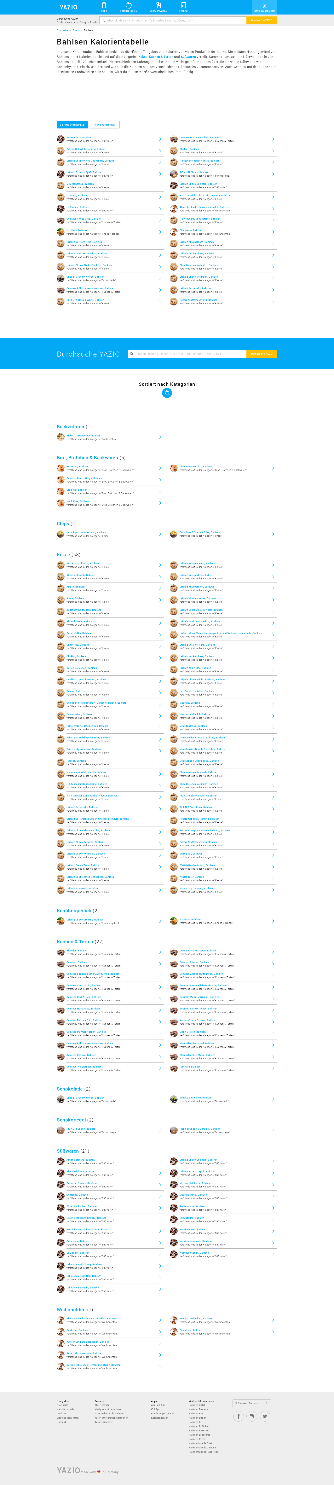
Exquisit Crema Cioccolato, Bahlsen (86, 1229)
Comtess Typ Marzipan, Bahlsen (198, 950)
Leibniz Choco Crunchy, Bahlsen (85, 919)
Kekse (143, 57)
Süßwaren (188, 57)
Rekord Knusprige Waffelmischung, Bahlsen (205, 830)
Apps (104, 10)
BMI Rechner (102, 1404)
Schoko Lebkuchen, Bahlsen (196, 1318)
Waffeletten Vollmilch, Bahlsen (197, 865)
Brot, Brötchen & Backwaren (87, 457)
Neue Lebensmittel (104, 124)
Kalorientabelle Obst (200, 1443)
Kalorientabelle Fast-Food (204, 1451)
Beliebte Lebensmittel (72, 124)
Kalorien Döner (197, 1417)
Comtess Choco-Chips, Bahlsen (84, 478)
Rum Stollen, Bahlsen (192, 1217)
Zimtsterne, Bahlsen (191, 230)
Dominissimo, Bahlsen (79, 714)
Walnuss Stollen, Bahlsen (194, 1252)
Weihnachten (71, 1309)
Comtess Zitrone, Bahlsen (194, 962)
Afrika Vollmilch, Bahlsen (80, 575)
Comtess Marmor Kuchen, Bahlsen (199, 137)
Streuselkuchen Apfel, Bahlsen (197, 1043)
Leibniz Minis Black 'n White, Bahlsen (201, 609)
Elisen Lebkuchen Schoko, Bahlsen (86, 1217)
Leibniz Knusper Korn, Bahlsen (197, 563)
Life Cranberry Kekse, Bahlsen (197, 691)
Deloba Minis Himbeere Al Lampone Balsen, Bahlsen (96, 702)
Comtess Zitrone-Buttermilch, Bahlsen (201, 973)
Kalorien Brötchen (199, 1426)
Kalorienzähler (159, 1417)
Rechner (183, 10)
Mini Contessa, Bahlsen (80, 183)
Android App (158, 1404)
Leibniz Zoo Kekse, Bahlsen (195, 667)
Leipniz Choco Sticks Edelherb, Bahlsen (89, 265)
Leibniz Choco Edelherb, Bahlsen (198, 183)
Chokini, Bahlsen (189, 149)
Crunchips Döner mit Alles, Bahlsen (200, 532)
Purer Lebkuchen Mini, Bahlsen (84, 1353)
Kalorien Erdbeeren (200, 1434)
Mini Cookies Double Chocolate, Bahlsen (203, 749)
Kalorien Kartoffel (199, 1430)
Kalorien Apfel (197, 1404)
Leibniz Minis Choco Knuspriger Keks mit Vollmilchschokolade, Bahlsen (221, 633)
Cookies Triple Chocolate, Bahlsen (86, 679)
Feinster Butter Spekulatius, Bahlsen (87, 725)
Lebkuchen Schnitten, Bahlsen (83, 1275)
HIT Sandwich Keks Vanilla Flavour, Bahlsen (205, 195)
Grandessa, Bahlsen (77, 1241)
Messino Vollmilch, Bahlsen (195, 714)
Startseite (62, 1404)
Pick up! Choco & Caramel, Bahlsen (200, 1128)
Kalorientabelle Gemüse (202, 1447)
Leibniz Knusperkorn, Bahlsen (197, 241)
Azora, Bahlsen (75, 598)
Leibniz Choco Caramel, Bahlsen (85, 841)
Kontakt (61, 1421)
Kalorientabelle (128, 10)
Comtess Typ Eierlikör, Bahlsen (84, 1066)
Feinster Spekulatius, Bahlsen (83, 749)
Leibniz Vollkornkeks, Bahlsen (197, 253)
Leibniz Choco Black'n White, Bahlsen (88, 830)
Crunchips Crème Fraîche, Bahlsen (86, 532)
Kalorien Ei (195, 1421)
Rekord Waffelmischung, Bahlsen (199, 299)
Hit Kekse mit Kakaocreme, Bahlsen (200, 218)
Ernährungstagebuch (163, 1413)
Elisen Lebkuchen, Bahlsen (81, 1206)
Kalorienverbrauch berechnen (111, 1417)
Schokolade (70, 1089)
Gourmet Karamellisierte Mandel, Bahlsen (203, 985)
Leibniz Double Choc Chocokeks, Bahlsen (90, 160)
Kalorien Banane (198, 1409)
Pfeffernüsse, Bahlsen (79, 137)
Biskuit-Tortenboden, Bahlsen (83, 435)
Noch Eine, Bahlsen (77, 501)
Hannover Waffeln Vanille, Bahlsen (200, 160)
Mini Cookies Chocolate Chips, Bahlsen (202, 737)
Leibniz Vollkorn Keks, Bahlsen (84, 241)
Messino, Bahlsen (76, 195)
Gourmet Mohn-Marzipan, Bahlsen (199, 996)
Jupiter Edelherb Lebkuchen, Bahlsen (87, 1341)
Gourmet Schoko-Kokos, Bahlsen (198, 1008)
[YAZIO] (67, 7)
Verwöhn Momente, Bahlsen (196, 1241)
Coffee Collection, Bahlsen (81, 667)
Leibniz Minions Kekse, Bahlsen (198, 598)
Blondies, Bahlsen (76, 950)
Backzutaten (70, 426)
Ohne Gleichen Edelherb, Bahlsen (198, 772)
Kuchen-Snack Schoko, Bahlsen (198, 1020)
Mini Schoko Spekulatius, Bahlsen (199, 760)
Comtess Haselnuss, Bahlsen (83, 1008)
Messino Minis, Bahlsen (193, 1194)
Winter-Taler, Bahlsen (192, 876)
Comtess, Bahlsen (76, 962)
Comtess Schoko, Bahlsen (81, 1054)
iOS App (155, 1409)
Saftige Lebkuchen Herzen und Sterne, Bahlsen (93, 1364)
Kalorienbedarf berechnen (109, 1413)
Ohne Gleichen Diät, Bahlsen (196, 466)
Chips (63, 523)
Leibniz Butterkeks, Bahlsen (195, 288)
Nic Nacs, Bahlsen (77, 230)
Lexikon (61, 1413)
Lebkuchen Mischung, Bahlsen (84, 1264)
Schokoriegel (71, 1120)
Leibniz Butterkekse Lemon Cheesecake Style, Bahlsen (97, 818)
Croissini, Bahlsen (76, 489)
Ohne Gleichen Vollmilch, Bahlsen (199, 265)
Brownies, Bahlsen (77, 466)
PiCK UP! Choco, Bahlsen (194, 172)
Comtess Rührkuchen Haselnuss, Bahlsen (90, 288)
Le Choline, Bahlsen (77, 207)
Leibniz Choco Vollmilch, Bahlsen (199, 276)
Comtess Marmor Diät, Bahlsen (84, 1020)
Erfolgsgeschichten (265, 10)
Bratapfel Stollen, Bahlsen (81, 1183)
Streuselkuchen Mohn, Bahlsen (197, 1054)
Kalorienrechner (104, 1421)
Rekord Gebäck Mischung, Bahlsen (86, 149)
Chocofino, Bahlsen (77, 644)
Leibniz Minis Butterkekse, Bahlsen (86, 253)
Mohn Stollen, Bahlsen (193, 1031)
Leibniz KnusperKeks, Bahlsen (197, 575)
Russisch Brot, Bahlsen (193, 1229)
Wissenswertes (158, 10)
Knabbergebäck (74, 911)
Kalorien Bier (196, 1413)
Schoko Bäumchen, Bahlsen (196, 1097)
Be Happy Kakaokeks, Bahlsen (83, 609)
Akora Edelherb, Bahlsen (80, 1171)
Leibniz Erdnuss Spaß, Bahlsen (84, 172)
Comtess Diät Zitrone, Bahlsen (83, 996)
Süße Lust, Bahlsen (191, 853)
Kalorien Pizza (197, 1439)
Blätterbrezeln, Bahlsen (79, 621)
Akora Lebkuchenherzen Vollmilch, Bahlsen (204, 207)
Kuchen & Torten (161, 57)
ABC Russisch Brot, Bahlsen (82, 563)
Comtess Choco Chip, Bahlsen (83, 218)
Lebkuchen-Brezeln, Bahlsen (82, 1287)
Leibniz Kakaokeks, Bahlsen (82, 888)
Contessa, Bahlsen (77, 1194)
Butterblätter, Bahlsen (79, 633)
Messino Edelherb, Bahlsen (195, 1183)
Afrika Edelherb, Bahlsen (80, 1159)
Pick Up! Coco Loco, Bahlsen (196, 807)
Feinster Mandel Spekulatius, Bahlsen (88, 737)
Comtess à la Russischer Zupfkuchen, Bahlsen (93, 973)
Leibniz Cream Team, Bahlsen (83, 865)
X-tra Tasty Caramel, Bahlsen (196, 888)
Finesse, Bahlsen (76, 760)
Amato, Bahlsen (75, 586)
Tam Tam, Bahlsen (190, 1066)
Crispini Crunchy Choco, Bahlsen (85, 276)
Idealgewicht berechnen (108, 1409)
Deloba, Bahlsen (75, 691)
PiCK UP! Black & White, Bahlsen (85, 299)
